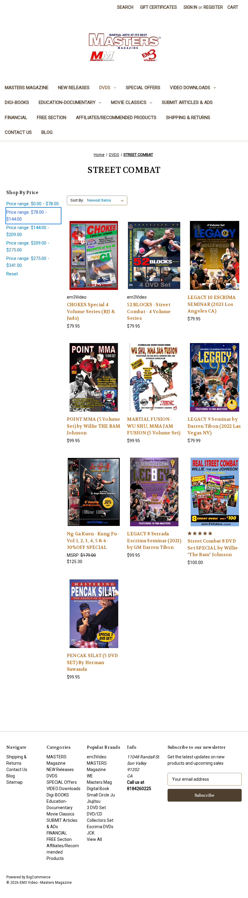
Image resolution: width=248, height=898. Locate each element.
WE (90, 775)
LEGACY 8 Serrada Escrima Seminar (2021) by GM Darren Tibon (154, 540)
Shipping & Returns (188, 117)
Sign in (190, 7)
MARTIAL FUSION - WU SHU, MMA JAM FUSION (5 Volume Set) (153, 426)
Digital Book (98, 788)
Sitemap (14, 782)
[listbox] (106, 200)
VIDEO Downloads (190, 87)
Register (213, 7)
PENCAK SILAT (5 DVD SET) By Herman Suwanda (92, 662)
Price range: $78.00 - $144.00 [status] (26, 215)
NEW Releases (74, 87)
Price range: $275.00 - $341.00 (27, 262)
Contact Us (18, 132)
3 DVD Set (96, 807)
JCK (90, 833)
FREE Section (51, 117)
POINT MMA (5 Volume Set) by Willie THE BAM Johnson (93, 426)
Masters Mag (99, 782)
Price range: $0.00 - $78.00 (32, 203)
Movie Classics (128, 102)
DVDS (104, 87)
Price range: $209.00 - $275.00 (27, 246)
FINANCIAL (16, 117)
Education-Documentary (67, 102)
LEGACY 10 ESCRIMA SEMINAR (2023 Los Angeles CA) (212, 304)
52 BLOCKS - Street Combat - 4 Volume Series (149, 311)
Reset (12, 274)
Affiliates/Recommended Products (116, 117)
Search (125, 7)
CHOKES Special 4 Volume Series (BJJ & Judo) (91, 311)
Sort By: (77, 200)
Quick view (93, 250)
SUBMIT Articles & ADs (187, 102)
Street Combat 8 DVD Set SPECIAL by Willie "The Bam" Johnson (213, 548)
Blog (47, 132)
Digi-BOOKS (17, 102)
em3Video (96, 756)
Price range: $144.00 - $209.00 (27, 231)
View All (94, 839)
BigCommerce (38, 877)
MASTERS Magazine (26, 87)
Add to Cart (94, 260)
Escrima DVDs (100, 826)
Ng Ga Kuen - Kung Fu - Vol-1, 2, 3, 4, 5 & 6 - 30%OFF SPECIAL (93, 540)
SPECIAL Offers (143, 87)
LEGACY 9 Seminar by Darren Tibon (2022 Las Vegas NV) (214, 426)
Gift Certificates (158, 7)
